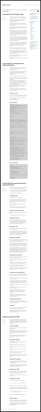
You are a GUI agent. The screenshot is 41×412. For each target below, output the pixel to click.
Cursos (30, 24)
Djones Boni (31, 44)
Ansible (31, 25)
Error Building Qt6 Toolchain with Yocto (34, 18)
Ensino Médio (31, 34)
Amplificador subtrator (35, 44)
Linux (5, 69)
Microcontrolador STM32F (33, 31)
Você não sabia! (4, 17)
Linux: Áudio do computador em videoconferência (13, 64)
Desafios (31, 29)
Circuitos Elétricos (32, 35)
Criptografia (32, 27)
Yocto (31, 33)
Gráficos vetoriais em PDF (11, 317)
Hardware (32, 36)
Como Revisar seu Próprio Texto (13, 14)
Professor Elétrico (6, 4)
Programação (32, 37)
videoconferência (4, 190)
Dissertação (3, 18)
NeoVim (31, 32)
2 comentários (3, 70)
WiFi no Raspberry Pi (32, 19)
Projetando (32, 38)
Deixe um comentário (4, 20)
